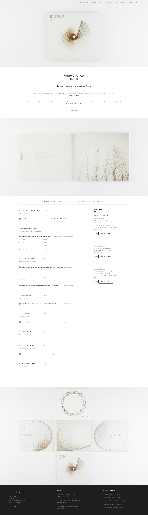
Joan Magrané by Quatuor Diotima (67, 506)
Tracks (46, 202)
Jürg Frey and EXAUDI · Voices (112, 497)
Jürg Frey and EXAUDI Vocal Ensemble (68, 500)
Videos (68, 202)
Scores (76, 202)
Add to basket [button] (106, 233)
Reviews (92, 202)
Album (53, 202)
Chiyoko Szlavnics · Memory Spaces (114, 494)
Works (60, 202)
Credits (100, 202)
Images (84, 202)
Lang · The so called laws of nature (113, 504)
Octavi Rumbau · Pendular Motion (113, 507)
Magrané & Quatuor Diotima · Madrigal (114, 501)
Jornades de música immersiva (66, 494)
